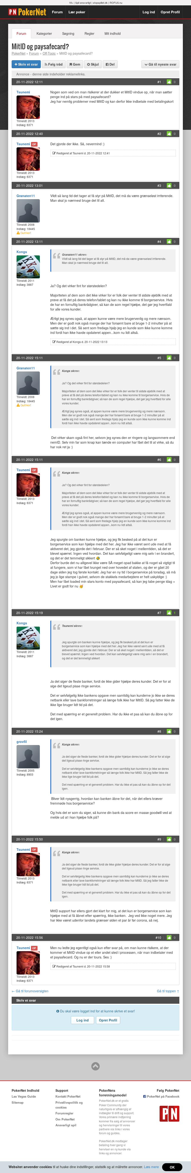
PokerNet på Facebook (162, 1096)
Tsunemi (23, 92)
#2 (159, 133)
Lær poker (76, 11)
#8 (159, 731)
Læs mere (151, 1166)
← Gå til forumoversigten (30, 991)
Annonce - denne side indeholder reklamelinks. (50, 74)
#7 (159, 612)
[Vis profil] (28, 107)
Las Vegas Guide (24, 1096)
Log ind (149, 11)
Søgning (68, 33)
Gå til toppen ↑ (168, 991)
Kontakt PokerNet (67, 1096)
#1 (159, 81)
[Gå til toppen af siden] (95, 1068)
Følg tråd (55, 64)
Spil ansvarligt (83, 2)
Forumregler (64, 1113)
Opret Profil (170, 11)
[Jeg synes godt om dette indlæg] (169, 81)
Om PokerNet (65, 1119)
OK (172, 1167)
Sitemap (18, 1102)
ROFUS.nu (116, 2)
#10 (158, 937)
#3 (159, 185)
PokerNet (28, 11)
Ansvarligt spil (65, 1125)
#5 (159, 357)
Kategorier (44, 33)
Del (112, 64)
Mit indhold (113, 33)
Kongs (22, 251)
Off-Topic (49, 53)
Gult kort (25, 233)
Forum (57, 11)
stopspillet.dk (100, 2)
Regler (89, 33)
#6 (159, 459)
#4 (159, 241)
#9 (159, 839)
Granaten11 (26, 195)
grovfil (22, 741)
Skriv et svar (27, 64)
